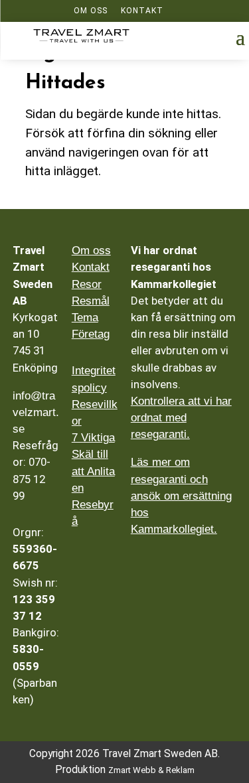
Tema (85, 317)
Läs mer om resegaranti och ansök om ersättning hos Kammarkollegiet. (181, 495)
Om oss (91, 250)
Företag (91, 334)
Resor (87, 284)
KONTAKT (142, 10)
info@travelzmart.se (36, 412)
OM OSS (91, 10)
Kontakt (91, 267)
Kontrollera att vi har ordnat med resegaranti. (181, 418)
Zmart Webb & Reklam (151, 770)
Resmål (91, 301)
